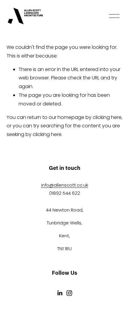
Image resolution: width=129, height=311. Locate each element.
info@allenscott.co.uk (64, 185)
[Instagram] (69, 293)
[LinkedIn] (60, 293)
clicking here (107, 117)
